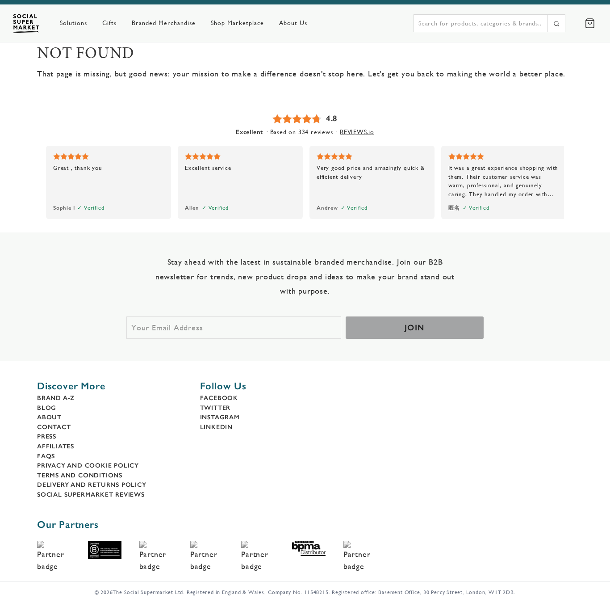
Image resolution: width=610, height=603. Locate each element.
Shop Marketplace (237, 22)
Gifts (109, 22)
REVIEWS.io (357, 131)
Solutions (73, 22)
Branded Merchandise (164, 22)
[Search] (556, 23)
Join (415, 328)
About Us (293, 22)
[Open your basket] (589, 23)
